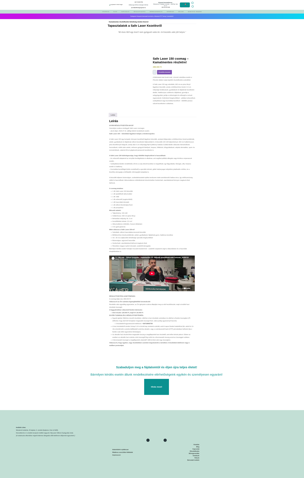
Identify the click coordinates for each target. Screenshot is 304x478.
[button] (78, 16)
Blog (115, 11)
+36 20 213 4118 (165, 7)
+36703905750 (147, 323)
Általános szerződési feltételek (122, 452)
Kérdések (170, 11)
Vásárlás (105, 11)
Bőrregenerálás (156, 11)
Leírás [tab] (113, 115)
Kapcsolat (125, 11)
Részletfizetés (140, 11)
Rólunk (181, 11)
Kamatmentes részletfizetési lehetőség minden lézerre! (129, 22)
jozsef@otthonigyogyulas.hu (138, 7)
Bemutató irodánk (195, 11)
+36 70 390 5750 (138, 2)
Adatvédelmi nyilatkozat (120, 449)
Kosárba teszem (164, 72)
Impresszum (116, 455)
